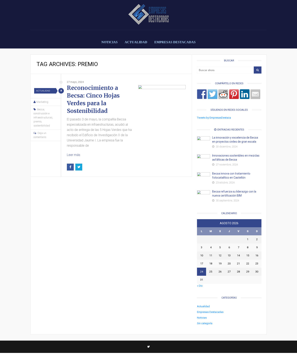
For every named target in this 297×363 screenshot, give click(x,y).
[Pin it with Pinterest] (234, 94)
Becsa (40, 109)
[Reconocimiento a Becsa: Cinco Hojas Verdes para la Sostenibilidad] (162, 109)
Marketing (42, 101)
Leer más (73, 155)
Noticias (109, 42)
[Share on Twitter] (212, 94)
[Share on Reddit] (223, 94)
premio (37, 121)
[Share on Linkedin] (245, 94)
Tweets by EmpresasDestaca (214, 117)
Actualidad (136, 42)
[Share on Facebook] (202, 94)
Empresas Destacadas (175, 42)
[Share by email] (255, 94)
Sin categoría (204, 323)
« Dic (200, 285)
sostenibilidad (42, 125)
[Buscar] (257, 70)
